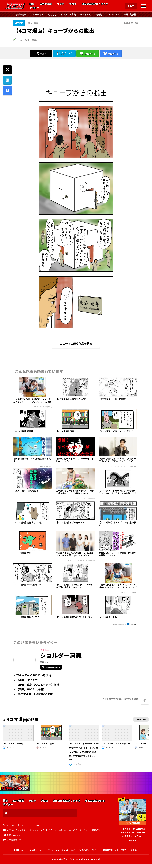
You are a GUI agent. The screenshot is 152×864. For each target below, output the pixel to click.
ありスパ (63, 830)
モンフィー (85, 830)
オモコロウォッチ (36, 830)
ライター (34, 7)
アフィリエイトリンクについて (61, 850)
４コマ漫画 (46, 4)
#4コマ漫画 (33, 23)
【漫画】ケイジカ (27, 680)
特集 (32, 4)
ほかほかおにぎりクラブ (95, 4)
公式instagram (13, 834)
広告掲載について (35, 850)
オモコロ (15, 6)
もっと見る (141, 719)
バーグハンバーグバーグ (69, 859)
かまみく (73, 830)
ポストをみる (41, 45)
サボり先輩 (21, 14)
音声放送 (96, 830)
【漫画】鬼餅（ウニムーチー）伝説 (37, 684)
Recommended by (120, 624)
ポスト (43, 53)
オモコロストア (14, 839)
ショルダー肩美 (68, 14)
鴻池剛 (99, 14)
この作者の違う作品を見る (76, 343)
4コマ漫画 (18, 801)
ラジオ (60, 4)
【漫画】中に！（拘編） (31, 689)
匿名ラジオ (51, 830)
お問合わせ (18, 850)
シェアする (90, 53)
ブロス (72, 4)
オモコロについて (95, 801)
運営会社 (134, 850)
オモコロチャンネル (30, 825)
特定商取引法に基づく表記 (114, 850)
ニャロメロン (113, 14)
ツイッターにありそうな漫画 (33, 675)
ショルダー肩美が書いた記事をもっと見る (122, 698)
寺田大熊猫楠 (130, 14)
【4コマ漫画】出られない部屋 (34, 694)
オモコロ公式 (13, 825)
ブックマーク (66, 53)
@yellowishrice (52, 667)
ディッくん (85, 14)
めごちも (52, 14)
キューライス (37, 14)
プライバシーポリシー (89, 850)
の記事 (20, 719)
